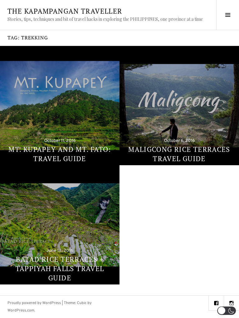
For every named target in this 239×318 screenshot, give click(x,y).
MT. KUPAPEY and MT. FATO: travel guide (59, 154)
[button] (226, 311)
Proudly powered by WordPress (34, 303)
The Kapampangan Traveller (64, 11)
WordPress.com (20, 310)
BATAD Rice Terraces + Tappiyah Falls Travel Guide (60, 268)
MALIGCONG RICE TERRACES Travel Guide (179, 154)
